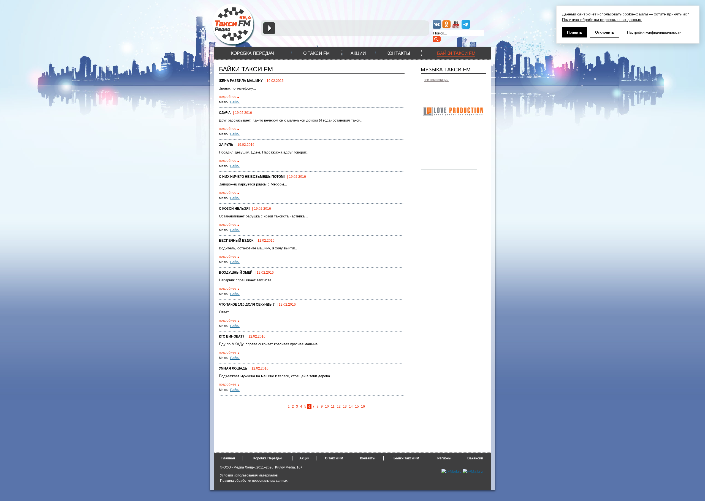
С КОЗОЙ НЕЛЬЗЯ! (234, 209)
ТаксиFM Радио (234, 24)
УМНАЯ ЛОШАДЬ (233, 368)
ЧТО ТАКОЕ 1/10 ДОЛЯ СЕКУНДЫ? (247, 304)
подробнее (227, 97)
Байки (235, 102)
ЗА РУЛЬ (226, 145)
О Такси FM (334, 458)
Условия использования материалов (249, 475)
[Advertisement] (347, 440)
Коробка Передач (267, 458)
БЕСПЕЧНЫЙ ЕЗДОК (236, 241)
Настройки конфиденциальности (654, 32)
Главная (228, 458)
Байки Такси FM (406, 458)
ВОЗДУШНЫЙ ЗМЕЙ (236, 272)
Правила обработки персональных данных (254, 481)
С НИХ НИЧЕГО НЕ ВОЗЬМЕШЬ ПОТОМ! (252, 177)
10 (327, 406)
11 (333, 406)
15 (357, 406)
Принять (574, 32)
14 (351, 406)
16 (363, 406)
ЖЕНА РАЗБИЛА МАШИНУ (240, 81)
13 (345, 406)
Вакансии (475, 458)
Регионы (444, 458)
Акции (304, 458)
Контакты (367, 458)
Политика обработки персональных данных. (602, 19)
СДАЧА (225, 113)
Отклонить (604, 32)
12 (339, 406)
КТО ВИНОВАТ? (231, 336)
